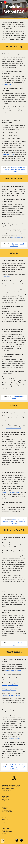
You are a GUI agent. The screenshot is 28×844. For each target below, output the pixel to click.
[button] (2, 2)
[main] (14, 9)
